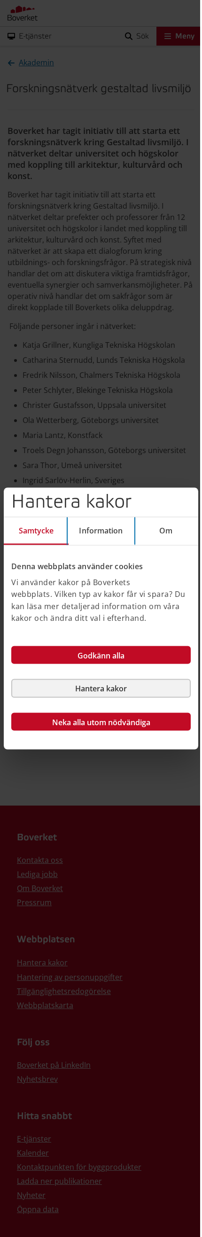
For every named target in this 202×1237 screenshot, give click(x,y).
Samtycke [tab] (36, 530)
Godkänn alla (101, 655)
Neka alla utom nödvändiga (101, 722)
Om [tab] (165, 530)
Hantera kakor (101, 688)
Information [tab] (101, 530)
